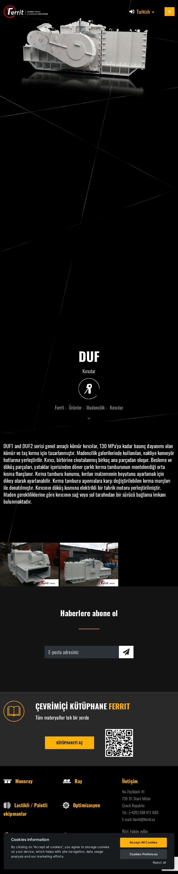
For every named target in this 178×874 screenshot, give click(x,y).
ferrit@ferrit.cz (144, 819)
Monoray (23, 781)
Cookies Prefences (144, 854)
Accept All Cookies (144, 842)
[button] (145, 11)
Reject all (159, 862)
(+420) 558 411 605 (144, 812)
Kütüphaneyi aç (69, 742)
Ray (78, 781)
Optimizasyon (86, 805)
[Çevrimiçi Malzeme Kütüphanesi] (119, 743)
